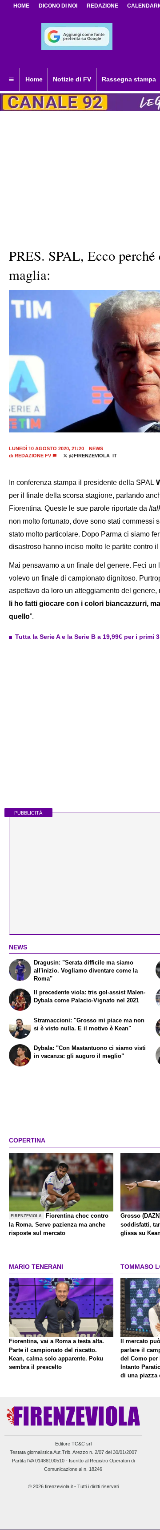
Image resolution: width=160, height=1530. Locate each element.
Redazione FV (33, 455)
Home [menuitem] (34, 79)
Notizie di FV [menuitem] (72, 79)
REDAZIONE (102, 5)
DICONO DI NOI (58, 5)
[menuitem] (11, 79)
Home (21, 5)
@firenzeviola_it (92, 455)
